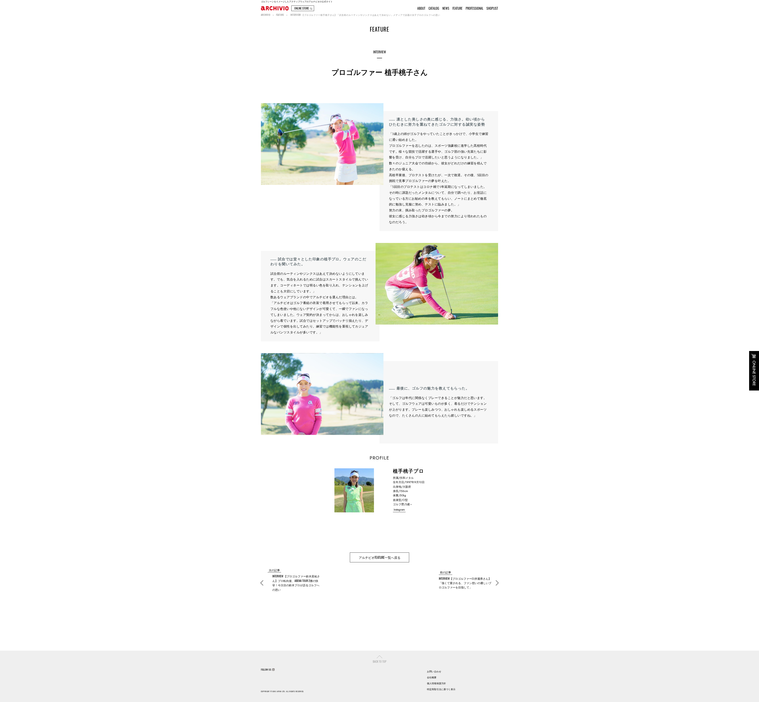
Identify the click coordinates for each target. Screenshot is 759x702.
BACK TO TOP (379, 661)
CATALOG (434, 8)
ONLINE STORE (301, 8)
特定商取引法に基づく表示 (441, 689)
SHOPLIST (492, 8)
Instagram (399, 510)
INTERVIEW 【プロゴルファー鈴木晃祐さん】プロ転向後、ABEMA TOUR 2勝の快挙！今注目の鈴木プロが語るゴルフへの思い (296, 582)
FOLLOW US (266, 669)
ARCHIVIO (265, 14)
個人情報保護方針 (436, 683)
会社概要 (431, 677)
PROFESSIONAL (474, 8)
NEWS (445, 8)
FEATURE (457, 8)
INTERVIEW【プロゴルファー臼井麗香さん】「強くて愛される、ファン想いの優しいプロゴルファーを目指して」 (465, 582)
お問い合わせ (434, 671)
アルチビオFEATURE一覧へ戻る (379, 557)
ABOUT (421, 8)
